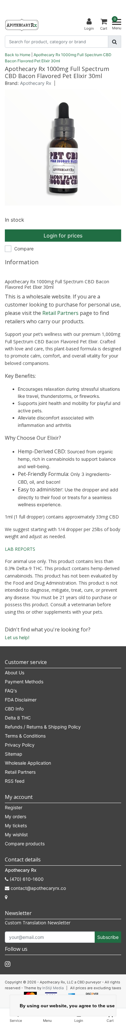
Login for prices (63, 235)
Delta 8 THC (18, 717)
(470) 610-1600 (26, 879)
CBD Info (14, 708)
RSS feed (15, 781)
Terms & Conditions (25, 736)
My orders (15, 816)
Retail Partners (60, 313)
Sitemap (13, 754)
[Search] (114, 41)
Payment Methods (24, 681)
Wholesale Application (28, 763)
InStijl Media (53, 988)
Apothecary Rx (35, 83)
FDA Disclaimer (21, 699)
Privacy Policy (20, 745)
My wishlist (16, 834)
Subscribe (108, 937)
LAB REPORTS (20, 549)
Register (13, 807)
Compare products (25, 843)
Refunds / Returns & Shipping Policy (43, 726)
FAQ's (11, 690)
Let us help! (17, 637)
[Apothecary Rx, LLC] (21, 24)
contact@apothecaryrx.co (38, 888)
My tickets (16, 825)
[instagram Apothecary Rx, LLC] (7, 964)
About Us (14, 672)
